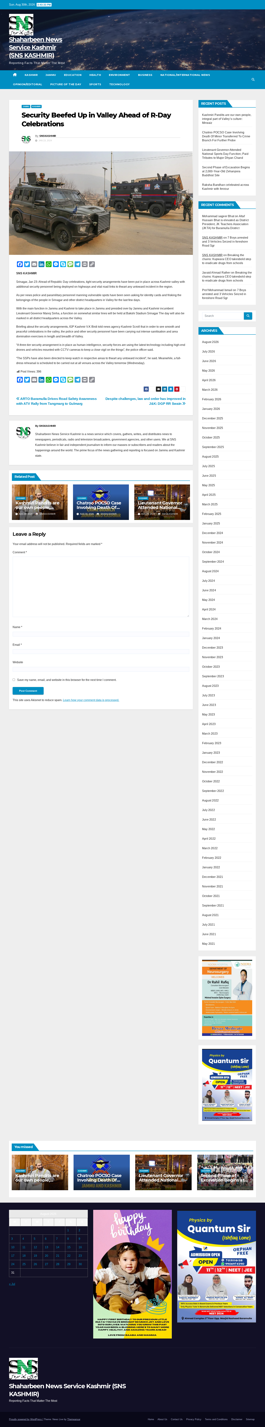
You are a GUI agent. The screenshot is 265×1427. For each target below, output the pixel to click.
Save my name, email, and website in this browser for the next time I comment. (66, 679)
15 (68, 1247)
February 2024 (211, 628)
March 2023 (210, 733)
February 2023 (211, 743)
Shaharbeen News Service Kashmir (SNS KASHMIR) (35, 47)
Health (95, 75)
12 (35, 1247)
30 (80, 1264)
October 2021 (211, 896)
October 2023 (211, 666)
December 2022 (212, 762)
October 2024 (211, 552)
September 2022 (213, 790)
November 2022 (212, 771)
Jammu (51, 75)
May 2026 (208, 370)
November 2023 (212, 657)
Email (17, 644)
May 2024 (208, 599)
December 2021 (212, 876)
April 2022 (209, 838)
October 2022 (211, 781)
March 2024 (210, 619)
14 (57, 1247)
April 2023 (209, 724)
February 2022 (211, 857)
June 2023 (209, 704)
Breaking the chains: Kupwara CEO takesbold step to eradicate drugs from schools (226, 259)
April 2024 (209, 609)
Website (18, 662)
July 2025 (208, 466)
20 (46, 1255)
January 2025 (211, 523)
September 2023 (213, 676)
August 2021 (210, 915)
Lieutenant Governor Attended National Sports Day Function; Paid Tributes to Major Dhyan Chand (225, 153)
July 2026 (208, 351)
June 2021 (209, 934)
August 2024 (210, 571)
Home (151, 1419)
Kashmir (31, 75)
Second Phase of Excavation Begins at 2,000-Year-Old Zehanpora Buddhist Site (226, 171)
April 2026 (209, 380)
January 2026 (211, 408)
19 (35, 1255)
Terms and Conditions (216, 1419)
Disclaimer (236, 1419)
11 (23, 1247)
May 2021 (208, 943)
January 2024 (211, 638)
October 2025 (211, 437)
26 (35, 1264)
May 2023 (208, 714)
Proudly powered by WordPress (26, 1419)
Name (17, 627)
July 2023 (208, 695)
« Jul (12, 1284)
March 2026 (210, 389)
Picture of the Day (65, 84)
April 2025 (209, 494)
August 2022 (210, 800)
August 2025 (210, 456)
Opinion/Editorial (27, 84)
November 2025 (212, 427)
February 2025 (211, 513)
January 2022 (211, 867)
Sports (95, 84)
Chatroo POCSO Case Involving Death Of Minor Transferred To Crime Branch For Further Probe (226, 136)
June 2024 (209, 590)
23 (80, 1255)
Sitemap (250, 1419)
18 (24, 1255)
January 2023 (211, 752)
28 (57, 1264)
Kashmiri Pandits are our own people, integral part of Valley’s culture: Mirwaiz (226, 118)
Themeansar (73, 1419)
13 (46, 1247)
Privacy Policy (193, 1419)
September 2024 (213, 561)
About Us (162, 1419)
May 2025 (208, 485)
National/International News (185, 75)
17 (12, 1255)
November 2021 (212, 886)
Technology (119, 84)
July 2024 (208, 580)
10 (12, 1247)
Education (73, 75)
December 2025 (212, 418)
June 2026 (209, 361)
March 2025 (210, 504)
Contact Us (177, 1419)
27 (46, 1264)
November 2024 (212, 542)
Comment (20, 552)
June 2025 (209, 475)
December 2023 (212, 647)
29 (68, 1264)
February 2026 (211, 399)
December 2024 (212, 533)
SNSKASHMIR (47, 136)
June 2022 (209, 819)
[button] (253, 79)
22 (68, 1255)
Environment (119, 75)
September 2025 (213, 447)
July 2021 (208, 924)
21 (57, 1255)
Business (145, 75)
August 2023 (210, 685)
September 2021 (213, 905)
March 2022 (210, 848)
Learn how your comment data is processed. (91, 700)
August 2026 (210, 342)
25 (24, 1264)
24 (12, 1264)
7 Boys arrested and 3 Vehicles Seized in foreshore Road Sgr (225, 241)
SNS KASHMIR (212, 237)
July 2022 (208, 810)
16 (80, 1247)
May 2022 (208, 829)
